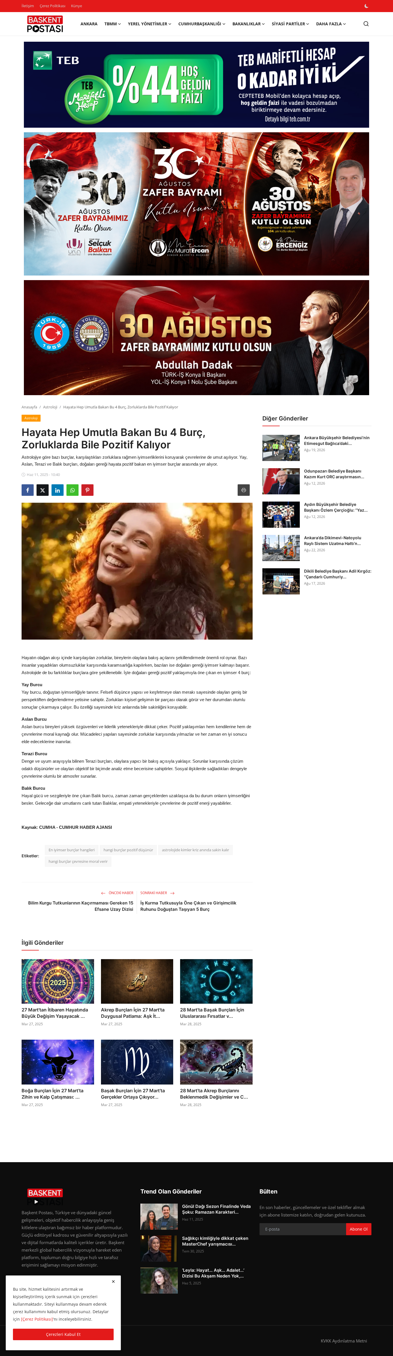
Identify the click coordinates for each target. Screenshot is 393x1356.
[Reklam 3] (196, 337)
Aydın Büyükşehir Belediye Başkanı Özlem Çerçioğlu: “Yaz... (336, 507)
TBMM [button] (110, 23)
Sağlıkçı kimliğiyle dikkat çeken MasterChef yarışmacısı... (215, 1241)
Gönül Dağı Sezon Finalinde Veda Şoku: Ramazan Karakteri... (216, 1209)
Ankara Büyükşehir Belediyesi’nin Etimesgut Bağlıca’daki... (337, 440)
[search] (366, 23)
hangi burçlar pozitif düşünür (128, 849)
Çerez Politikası (52, 5)
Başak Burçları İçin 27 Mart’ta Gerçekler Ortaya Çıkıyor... (133, 1094)
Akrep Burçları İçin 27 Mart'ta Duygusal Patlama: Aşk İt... (133, 1013)
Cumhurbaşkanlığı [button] (199, 23)
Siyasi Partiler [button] (288, 23)
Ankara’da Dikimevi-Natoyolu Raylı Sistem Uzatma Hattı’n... (332, 540)
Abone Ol (359, 1229)
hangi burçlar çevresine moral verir (78, 861)
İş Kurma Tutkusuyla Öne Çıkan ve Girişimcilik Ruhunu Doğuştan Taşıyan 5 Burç (188, 906)
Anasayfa (29, 407)
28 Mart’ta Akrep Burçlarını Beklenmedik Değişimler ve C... (214, 1094)
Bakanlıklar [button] (246, 23)
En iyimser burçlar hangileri (72, 849)
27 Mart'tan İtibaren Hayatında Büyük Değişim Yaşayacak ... (55, 1013)
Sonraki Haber (154, 892)
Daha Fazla (329, 23)
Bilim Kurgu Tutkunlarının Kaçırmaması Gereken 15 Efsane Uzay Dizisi (80, 906)
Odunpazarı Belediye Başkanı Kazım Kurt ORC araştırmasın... (334, 473)
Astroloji (50, 407)
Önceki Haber (120, 892)
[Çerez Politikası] (37, 1319)
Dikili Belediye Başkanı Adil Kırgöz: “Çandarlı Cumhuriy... (337, 574)
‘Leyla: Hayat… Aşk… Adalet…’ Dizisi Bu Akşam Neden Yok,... (213, 1273)
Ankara (89, 23)
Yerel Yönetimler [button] (147, 23)
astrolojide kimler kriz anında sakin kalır (195, 849)
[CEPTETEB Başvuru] (196, 85)
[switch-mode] (367, 6)
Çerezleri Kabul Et (63, 1334)
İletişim (28, 5)
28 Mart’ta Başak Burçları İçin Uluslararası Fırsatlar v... (212, 1013)
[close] (113, 1281)
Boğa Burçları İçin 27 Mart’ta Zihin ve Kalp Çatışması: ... (52, 1094)
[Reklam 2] (196, 204)
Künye (76, 5)
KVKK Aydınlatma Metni (344, 1341)
